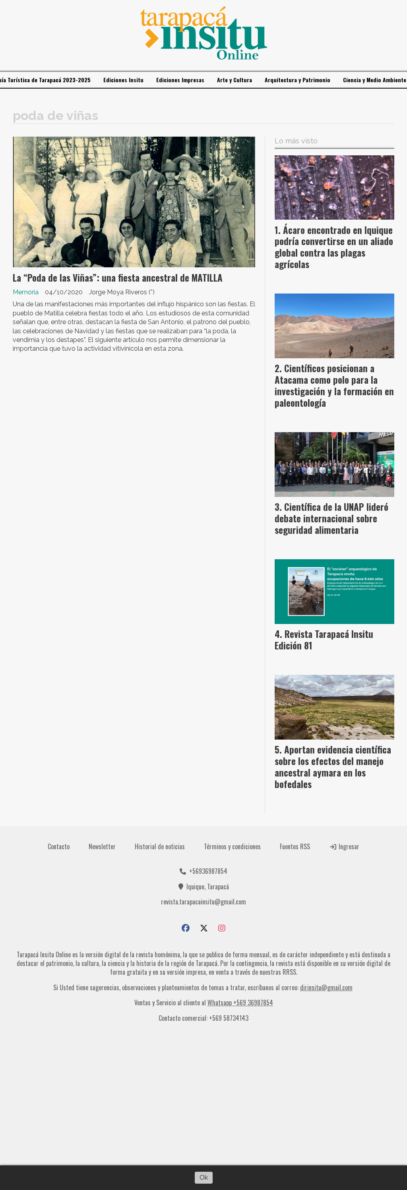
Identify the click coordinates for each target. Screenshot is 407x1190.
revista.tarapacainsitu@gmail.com (203, 901)
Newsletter (102, 846)
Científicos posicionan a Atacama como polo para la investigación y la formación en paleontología (334, 385)
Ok (204, 1177)
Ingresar (348, 846)
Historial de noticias (160, 846)
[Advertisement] (203, 1097)
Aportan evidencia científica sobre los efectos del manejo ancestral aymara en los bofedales (333, 766)
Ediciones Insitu (123, 79)
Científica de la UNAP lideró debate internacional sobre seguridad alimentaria (331, 518)
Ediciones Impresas (180, 79)
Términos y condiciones (232, 846)
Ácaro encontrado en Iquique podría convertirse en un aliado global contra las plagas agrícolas (334, 247)
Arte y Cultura (234, 79)
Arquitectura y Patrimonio (297, 79)
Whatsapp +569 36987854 (240, 1002)
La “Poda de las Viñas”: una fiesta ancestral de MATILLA (118, 277)
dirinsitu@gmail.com (326, 987)
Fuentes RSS (295, 846)
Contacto (59, 846)
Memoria (26, 292)
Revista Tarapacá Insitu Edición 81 (324, 639)
